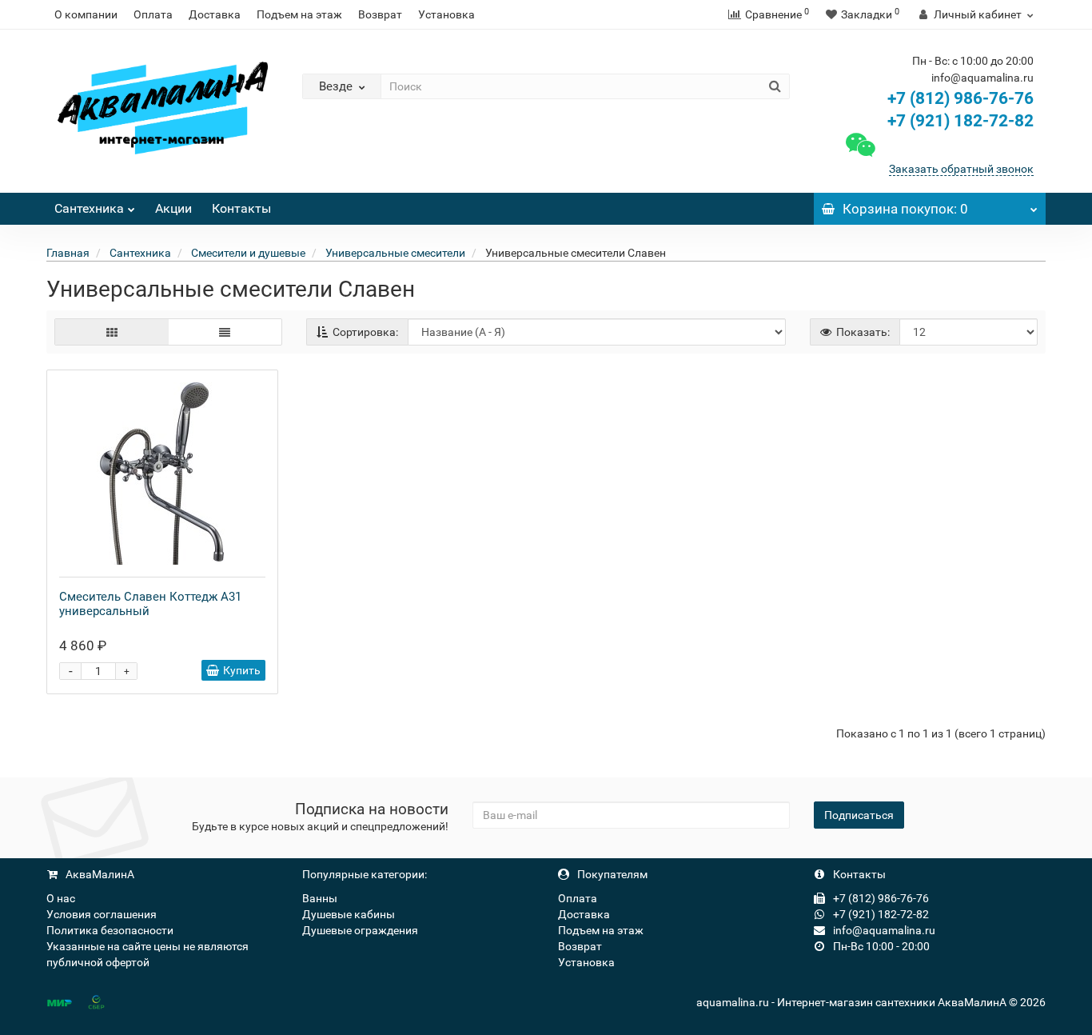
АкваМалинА (98, 874)
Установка (446, 14)
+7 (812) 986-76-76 (960, 98)
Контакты (241, 208)
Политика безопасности (109, 930)
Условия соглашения (101, 914)
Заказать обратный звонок (961, 168)
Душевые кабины (348, 914)
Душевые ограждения (360, 930)
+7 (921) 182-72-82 (958, 120)
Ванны (319, 898)
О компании (86, 14)
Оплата (153, 14)
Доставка (215, 14)
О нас (60, 898)
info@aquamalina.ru (883, 930)
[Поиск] (775, 86)
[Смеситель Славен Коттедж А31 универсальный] (162, 473)
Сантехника (89, 208)
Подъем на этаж (299, 14)
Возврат (380, 14)
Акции (173, 208)
